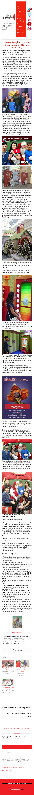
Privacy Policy (6, 770)
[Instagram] (18, 650)
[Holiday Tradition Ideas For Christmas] (8, 663)
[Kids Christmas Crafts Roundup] (8, 682)
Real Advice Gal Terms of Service (13, 767)
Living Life (19, 14)
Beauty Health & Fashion (19, 21)
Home (18, 4)
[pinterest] (29, 24)
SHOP (18, 32)
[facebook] (29, 14)
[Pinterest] (21, 650)
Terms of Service (21, 783)
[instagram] (29, 29)
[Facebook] (13, 650)
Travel (19, 29)
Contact (19, 35)
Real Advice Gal (15, 789)
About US (18, 7)
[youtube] (29, 19)
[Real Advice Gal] (9, 18)
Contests (19, 26)
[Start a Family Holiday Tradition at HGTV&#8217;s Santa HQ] (22, 663)
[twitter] (29, 10)
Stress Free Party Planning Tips (16, 707)
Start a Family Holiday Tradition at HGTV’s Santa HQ (22, 669)
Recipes (19, 11)
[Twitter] (16, 650)
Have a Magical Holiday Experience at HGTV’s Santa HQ (17, 45)
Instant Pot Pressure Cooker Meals (19, 715)
